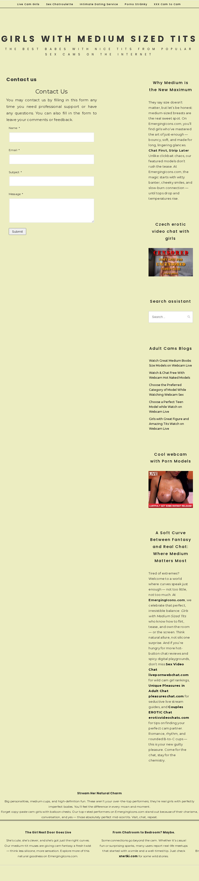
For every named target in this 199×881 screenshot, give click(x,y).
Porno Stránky (136, 4)
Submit (17, 232)
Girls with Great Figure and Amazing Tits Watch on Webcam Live (169, 423)
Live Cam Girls (28, 4)
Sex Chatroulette (59, 4)
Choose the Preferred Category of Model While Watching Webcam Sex (167, 389)
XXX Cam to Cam (167, 4)
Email (13, 150)
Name (13, 128)
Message (15, 194)
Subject (14, 172)
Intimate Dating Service (99, 4)
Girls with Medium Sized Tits (99, 39)
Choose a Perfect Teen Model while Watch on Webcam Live (166, 406)
